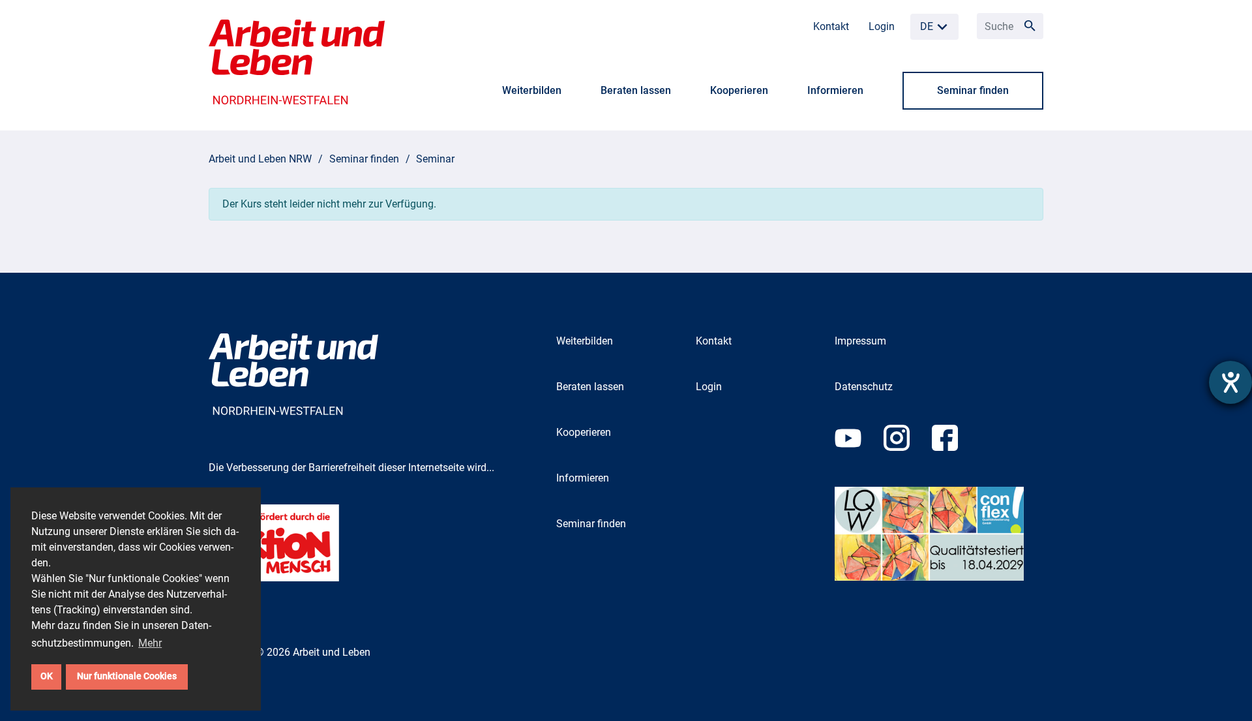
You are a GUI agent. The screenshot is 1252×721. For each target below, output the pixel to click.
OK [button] (46, 676)
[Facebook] (954, 455)
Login (882, 26)
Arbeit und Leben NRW (260, 159)
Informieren (835, 90)
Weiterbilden (531, 90)
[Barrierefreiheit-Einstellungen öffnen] (1230, 382)
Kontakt (831, 26)
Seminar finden (973, 90)
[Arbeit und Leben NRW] (297, 61)
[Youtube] (859, 455)
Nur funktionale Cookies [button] (127, 676)
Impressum (860, 341)
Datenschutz (864, 386)
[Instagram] (908, 455)
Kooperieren (739, 90)
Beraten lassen (636, 90)
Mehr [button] (150, 643)
